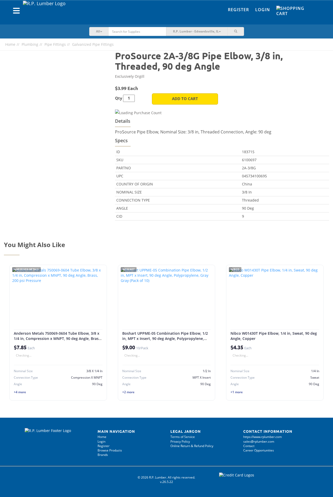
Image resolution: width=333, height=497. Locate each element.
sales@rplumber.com (258, 441)
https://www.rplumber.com (262, 437)
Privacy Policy (180, 441)
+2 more (128, 392)
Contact (248, 446)
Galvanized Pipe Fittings (93, 44)
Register (238, 9)
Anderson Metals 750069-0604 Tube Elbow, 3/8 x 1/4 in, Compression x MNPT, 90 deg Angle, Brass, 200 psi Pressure (57, 338)
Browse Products (110, 450)
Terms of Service (182, 437)
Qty (118, 98)
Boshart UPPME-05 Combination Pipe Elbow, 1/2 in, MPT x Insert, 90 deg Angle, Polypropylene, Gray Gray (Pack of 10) (165, 338)
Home (10, 44)
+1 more (236, 392)
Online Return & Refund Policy (191, 446)
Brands (103, 455)
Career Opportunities (258, 450)
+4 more (20, 392)
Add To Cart (185, 98)
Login (262, 9)
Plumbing (30, 44)
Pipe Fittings (55, 44)
